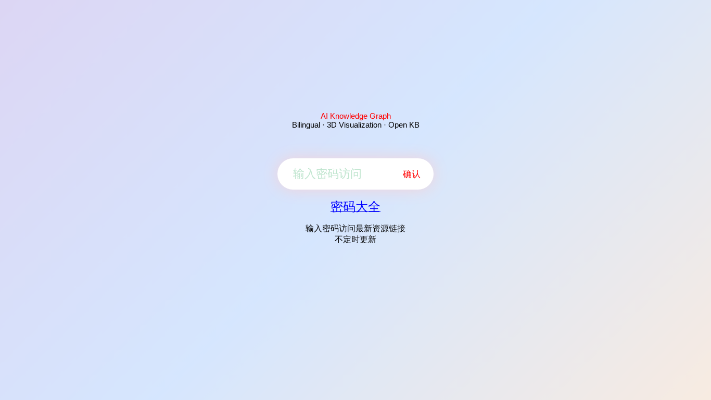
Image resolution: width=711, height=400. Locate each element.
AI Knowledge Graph (356, 115)
